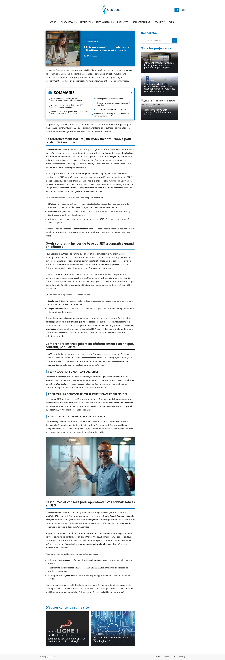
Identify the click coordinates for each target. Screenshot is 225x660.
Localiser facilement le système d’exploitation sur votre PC (157, 112)
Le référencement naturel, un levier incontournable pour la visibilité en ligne (67, 100)
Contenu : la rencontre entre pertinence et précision (113, 104)
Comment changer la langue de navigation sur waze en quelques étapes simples (158, 65)
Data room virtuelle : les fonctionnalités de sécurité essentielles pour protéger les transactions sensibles (159, 87)
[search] (176, 10)
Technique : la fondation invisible (110, 99)
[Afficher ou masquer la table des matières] (103, 93)
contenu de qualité (71, 74)
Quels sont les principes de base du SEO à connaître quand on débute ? (67, 106)
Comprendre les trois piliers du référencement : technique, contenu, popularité (69, 112)
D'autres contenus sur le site (67, 607)
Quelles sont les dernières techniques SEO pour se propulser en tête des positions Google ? (66, 638)
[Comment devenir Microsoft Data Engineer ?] (113, 628)
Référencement (92, 41)
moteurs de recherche (75, 81)
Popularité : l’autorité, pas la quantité (111, 109)
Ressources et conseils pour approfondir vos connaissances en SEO (111, 115)
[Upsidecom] (112, 10)
